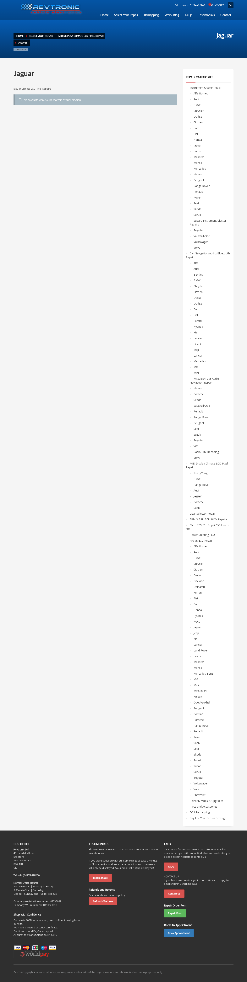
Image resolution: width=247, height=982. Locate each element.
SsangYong (200, 473)
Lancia (198, 338)
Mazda (198, 163)
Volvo (197, 247)
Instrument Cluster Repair (206, 87)
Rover (197, 197)
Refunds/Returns (103, 901)
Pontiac (198, 714)
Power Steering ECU (202, 535)
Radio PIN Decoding (206, 452)
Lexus (197, 344)
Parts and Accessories (203, 806)
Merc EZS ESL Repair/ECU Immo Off (208, 527)
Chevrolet (200, 795)
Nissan (198, 174)
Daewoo (199, 581)
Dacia (197, 298)
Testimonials (100, 877)
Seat (196, 203)
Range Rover (202, 186)
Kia (195, 332)
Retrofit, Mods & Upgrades (206, 801)
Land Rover (201, 650)
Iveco (197, 621)
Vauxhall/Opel (202, 405)
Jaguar (197, 145)
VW (196, 446)
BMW (197, 105)
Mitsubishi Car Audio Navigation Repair (204, 380)
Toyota (198, 230)
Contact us (174, 893)
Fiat (196, 134)
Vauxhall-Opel (202, 236)
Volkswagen (201, 242)
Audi (196, 99)
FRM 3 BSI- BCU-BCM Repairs (208, 519)
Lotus (197, 151)
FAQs (171, 866)
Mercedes (200, 168)
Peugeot (199, 180)
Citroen (198, 122)
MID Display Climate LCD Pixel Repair (207, 465)
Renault (198, 192)
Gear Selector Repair (202, 513)
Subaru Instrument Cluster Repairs (208, 222)
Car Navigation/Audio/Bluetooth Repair (208, 255)
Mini (196, 373)
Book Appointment (179, 933)
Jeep (196, 350)
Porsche (199, 394)
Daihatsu (199, 587)
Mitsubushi (200, 691)
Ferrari (198, 592)
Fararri (198, 321)
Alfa (196, 263)
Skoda (197, 209)
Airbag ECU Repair (201, 540)
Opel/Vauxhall (202, 702)
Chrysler (199, 111)
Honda (198, 139)
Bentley (198, 274)
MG (196, 367)
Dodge (198, 116)
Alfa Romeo (201, 93)
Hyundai (199, 326)
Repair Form (175, 913)
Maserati (199, 157)
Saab (197, 508)
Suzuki (197, 215)
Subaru (198, 766)
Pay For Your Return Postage (208, 818)
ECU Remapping (200, 812)
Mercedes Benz (203, 673)
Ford (196, 128)
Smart (197, 760)
